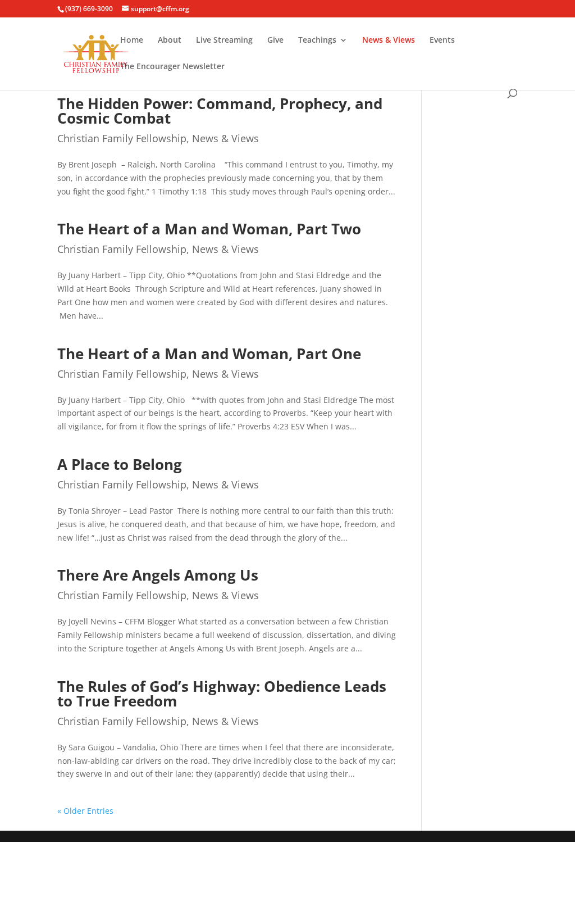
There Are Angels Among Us (157, 575)
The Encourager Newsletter (172, 66)
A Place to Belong (119, 464)
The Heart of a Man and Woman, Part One (209, 353)
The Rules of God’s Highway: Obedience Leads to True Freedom (221, 693)
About (169, 40)
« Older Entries (85, 810)
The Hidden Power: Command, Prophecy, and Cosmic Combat (219, 110)
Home (131, 40)
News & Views (388, 40)
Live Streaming (224, 40)
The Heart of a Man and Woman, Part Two (209, 229)
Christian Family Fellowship (121, 138)
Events (442, 40)
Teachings (317, 40)
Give (275, 40)
